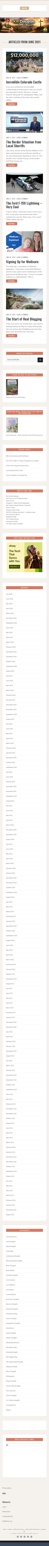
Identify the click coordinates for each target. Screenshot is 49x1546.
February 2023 (11, 748)
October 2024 (10, 661)
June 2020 (9, 849)
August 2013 (10, 1123)
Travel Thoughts (11, 1395)
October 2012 (10, 1166)
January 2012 (10, 1205)
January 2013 (10, 1152)
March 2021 (10, 825)
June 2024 (9, 681)
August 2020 (10, 839)
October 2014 (10, 1085)
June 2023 (9, 729)
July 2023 (9, 724)
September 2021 (11, 796)
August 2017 (10, 984)
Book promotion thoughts (14, 1261)
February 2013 (11, 1147)
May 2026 (9, 604)
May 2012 (9, 1186)
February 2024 (11, 695)
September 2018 (11, 936)
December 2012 (11, 1157)
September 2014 (11, 1089)
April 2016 (9, 1037)
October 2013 (10, 1118)
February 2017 (11, 1012)
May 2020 (9, 854)
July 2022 (9, 772)
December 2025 (11, 618)
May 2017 (9, 998)
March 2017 (10, 1008)
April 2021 (9, 820)
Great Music (10, 1328)
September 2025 (11, 623)
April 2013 (9, 1138)
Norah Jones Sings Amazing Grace (17, 465)
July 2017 (9, 988)
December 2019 (11, 878)
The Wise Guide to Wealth (14, 524)
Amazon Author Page (13, 510)
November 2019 (11, 883)
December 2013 (11, 1109)
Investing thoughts (12, 1352)
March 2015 (10, 1065)
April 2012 (9, 1190)
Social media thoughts (13, 1386)
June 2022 (9, 777)
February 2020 (11, 868)
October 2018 (10, 931)
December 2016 (11, 1022)
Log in (4, 1507)
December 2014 (11, 1075)
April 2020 (9, 859)
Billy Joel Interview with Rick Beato (17, 456)
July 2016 (9, 1032)
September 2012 (11, 1171)
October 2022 (10, 762)
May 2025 (9, 632)
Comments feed (7, 1516)
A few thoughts (10, 1241)
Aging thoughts (11, 1246)
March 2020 (10, 863)
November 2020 (11, 834)
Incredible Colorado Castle (24, 81)
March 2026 (10, 613)
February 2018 (11, 964)
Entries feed (6, 1511)
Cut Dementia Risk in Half (14, 470)
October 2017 (10, 974)
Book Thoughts (11, 1266)
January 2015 (10, 1070)
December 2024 (11, 652)
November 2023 (11, 709)
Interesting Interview (12, 1342)
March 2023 (10, 743)
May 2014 (9, 1099)
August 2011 (10, 1215)
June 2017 (9, 993)
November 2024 (11, 656)
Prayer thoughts (11, 1381)
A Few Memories (11, 1237)
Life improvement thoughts (14, 1362)
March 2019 (10, 911)
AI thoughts (9, 1251)
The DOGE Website (12, 496)
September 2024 (11, 666)
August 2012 (10, 1176)
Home (4, 1529)
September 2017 (11, 979)
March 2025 (10, 642)
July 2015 (9, 1061)
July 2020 (9, 844)
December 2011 (11, 1210)
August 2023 (10, 719)
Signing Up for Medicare (22, 261)
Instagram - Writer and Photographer (18, 503)
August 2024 (10, 671)
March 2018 (10, 960)
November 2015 (11, 1051)
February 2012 (11, 1200)
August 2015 (10, 1056)
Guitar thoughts (11, 1333)
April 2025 (9, 637)
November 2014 (11, 1080)
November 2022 (11, 758)
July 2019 (9, 902)
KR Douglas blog (11, 1357)
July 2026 (9, 594)
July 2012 (9, 1181)
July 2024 (9, 676)
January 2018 (10, 969)
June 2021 (9, 810)
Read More (11, 104)
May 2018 (9, 950)
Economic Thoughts (12, 1299)
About (10, 1529)
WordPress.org (7, 1521)
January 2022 (10, 782)
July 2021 (9, 806)
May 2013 (9, 1133)
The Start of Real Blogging (24, 318)
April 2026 (9, 608)
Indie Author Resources (33, 1529)
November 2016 (11, 1027)
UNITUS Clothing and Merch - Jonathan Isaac (21, 512)
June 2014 (9, 1094)
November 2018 (11, 926)
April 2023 (9, 738)
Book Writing (10, 1270)
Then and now (10, 1391)
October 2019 (10, 887)
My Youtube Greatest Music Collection (18, 505)
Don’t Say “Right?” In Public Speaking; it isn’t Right (22, 461)
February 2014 (11, 1104)
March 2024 (10, 690)
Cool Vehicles (10, 1280)
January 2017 (10, 1017)
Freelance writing (11, 1314)
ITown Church (10, 507)
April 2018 (9, 955)
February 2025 (11, 647)
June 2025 (9, 628)
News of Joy (10, 501)
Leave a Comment (22, 78)
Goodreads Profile (12, 521)
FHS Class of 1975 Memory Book (16, 498)
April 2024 (9, 685)
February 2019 (11, 916)
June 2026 (9, 599)
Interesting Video (11, 1347)
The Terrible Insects (12, 519)
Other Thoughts (11, 1371)
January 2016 (10, 1046)
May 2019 (9, 907)
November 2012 (11, 1162)
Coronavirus (10, 1290)
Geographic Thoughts (13, 1323)
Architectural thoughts (13, 1256)
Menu (24, 8)
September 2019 (11, 892)
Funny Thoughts (11, 1318)
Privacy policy (6, 1488)
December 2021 (11, 786)
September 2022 (11, 767)
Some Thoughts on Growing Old (16, 475)
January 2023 (10, 753)
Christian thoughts (12, 1275)
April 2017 (9, 1003)
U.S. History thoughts (13, 1400)
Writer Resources (19, 1529)
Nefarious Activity (11, 1367)
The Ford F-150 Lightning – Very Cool (24, 204)
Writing (8, 1410)
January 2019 (10, 921)
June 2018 (9, 945)
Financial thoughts (12, 1309)
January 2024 (10, 700)
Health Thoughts (11, 1338)
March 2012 (10, 1195)
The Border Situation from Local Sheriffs (23, 143)
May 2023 (9, 733)
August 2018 (10, 940)
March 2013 (10, 1142)
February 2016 (11, 1041)
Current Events (11, 1294)
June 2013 (9, 1128)
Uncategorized (11, 1405)
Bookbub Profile (11, 517)
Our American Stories (13, 514)
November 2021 (11, 791)
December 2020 (11, 830)
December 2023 (11, 705)
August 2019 (10, 897)
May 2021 (9, 815)
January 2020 (10, 873)
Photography (10, 1376)
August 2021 (10, 801)
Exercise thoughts (12, 1304)
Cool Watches (10, 1285)
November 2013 (11, 1113)
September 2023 (11, 714)
